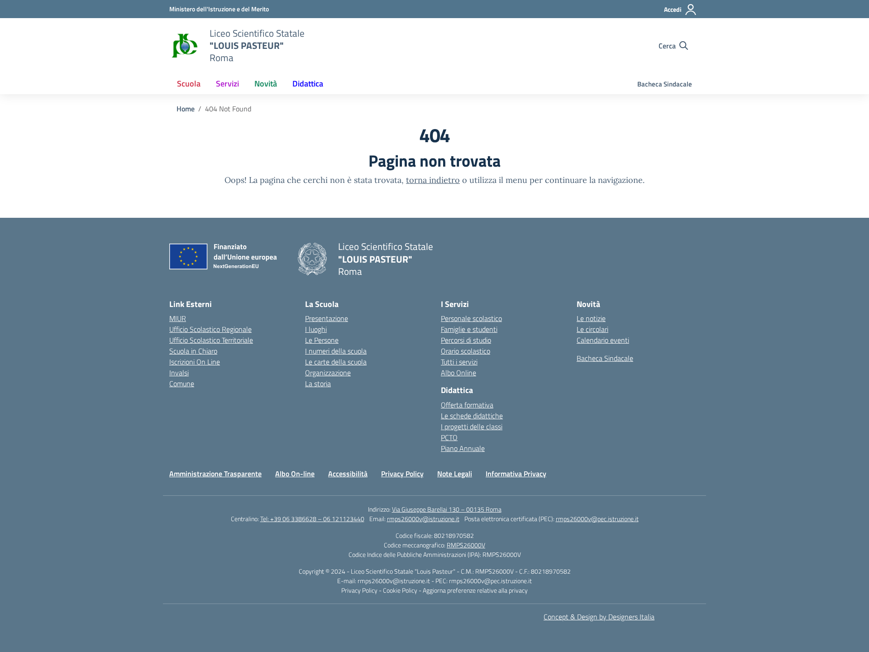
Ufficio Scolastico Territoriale (211, 340)
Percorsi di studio (466, 340)
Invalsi (179, 372)
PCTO (449, 437)
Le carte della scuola (336, 361)
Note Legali (454, 473)
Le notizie (591, 318)
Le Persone (322, 340)
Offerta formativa (467, 404)
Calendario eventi (603, 340)
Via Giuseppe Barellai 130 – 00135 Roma (446, 509)
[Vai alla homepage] (183, 45)
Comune (181, 383)
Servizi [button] (227, 83)
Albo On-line (295, 473)
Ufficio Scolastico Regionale (210, 329)
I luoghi (316, 329)
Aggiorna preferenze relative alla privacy (475, 590)
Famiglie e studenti (469, 329)
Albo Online (458, 372)
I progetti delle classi (471, 426)
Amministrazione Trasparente (215, 473)
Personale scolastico (471, 318)
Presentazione (326, 318)
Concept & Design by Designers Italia (599, 616)
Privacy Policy (402, 473)
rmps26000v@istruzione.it (423, 518)
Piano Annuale (463, 448)
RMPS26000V (466, 545)
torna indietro (433, 180)
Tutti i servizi (459, 361)
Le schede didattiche (472, 415)
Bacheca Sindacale (664, 84)
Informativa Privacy (516, 473)
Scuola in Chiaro (193, 350)
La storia (318, 383)
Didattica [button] (307, 83)
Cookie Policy (401, 590)
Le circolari (592, 329)
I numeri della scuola (336, 350)
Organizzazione (328, 372)
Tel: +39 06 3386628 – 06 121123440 (312, 518)
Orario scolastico (465, 350)
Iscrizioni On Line (194, 361)
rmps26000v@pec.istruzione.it (597, 518)
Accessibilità (348, 473)
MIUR (177, 318)
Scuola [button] (189, 83)
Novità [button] (265, 83)
